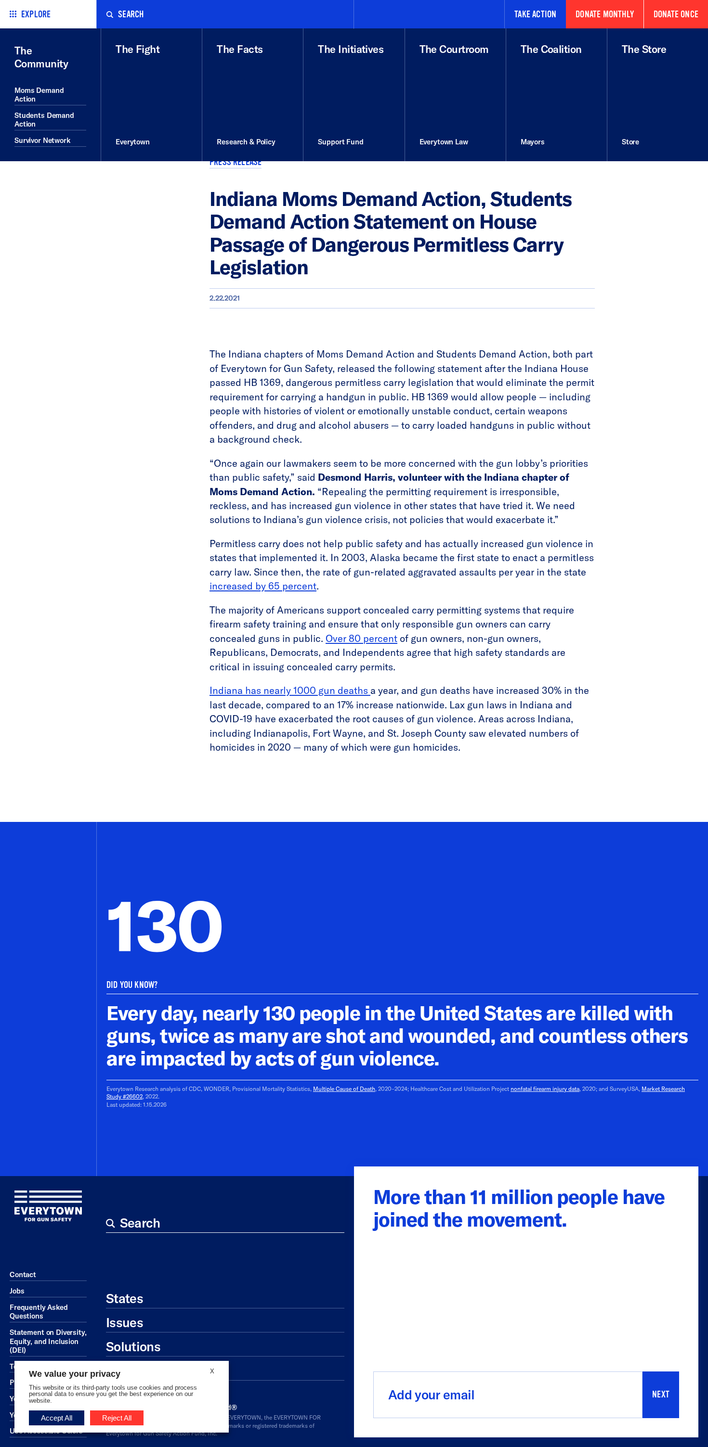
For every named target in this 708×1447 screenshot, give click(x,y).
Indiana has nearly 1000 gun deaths (290, 690)
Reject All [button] (116, 1418)
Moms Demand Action (39, 95)
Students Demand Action (44, 120)
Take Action (535, 14)
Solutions (133, 1346)
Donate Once (676, 14)
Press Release (236, 162)
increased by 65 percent (263, 586)
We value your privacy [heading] (74, 1374)
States (124, 1298)
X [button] (212, 1371)
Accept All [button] (56, 1418)
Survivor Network (42, 140)
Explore (36, 14)
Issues (124, 1322)
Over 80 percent (361, 638)
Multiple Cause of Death (344, 1088)
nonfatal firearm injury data (545, 1088)
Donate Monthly (605, 14)
